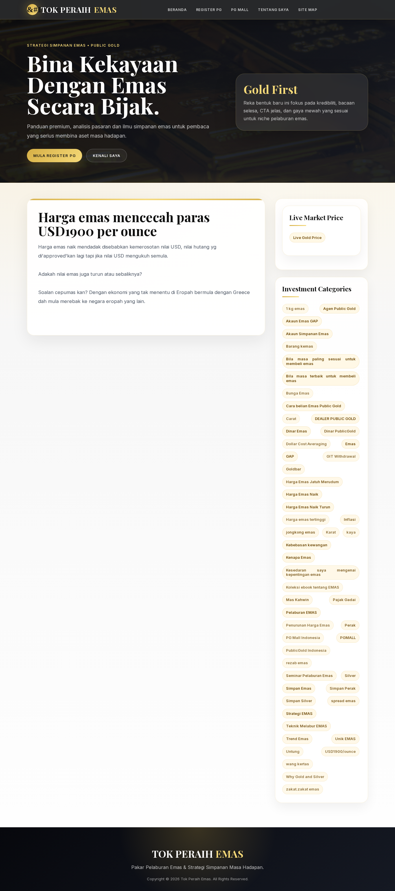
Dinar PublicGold (340, 431)
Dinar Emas (296, 431)
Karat (331, 532)
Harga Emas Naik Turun (308, 507)
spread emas (343, 700)
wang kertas (297, 764)
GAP (290, 456)
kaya (351, 532)
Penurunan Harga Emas (308, 625)
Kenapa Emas (298, 557)
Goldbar (293, 469)
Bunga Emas (297, 393)
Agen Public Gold (339, 308)
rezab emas (297, 662)
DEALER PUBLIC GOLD (335, 418)
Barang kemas (299, 346)
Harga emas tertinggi (306, 519)
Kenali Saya (106, 155)
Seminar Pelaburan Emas (309, 675)
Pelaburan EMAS (301, 612)
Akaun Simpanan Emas (307, 333)
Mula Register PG (54, 155)
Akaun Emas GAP (302, 321)
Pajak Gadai (344, 599)
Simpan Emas (298, 688)
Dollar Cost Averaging (306, 443)
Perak (350, 625)
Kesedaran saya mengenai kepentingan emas (321, 572)
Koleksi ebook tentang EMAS (312, 587)
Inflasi (350, 519)
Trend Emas (297, 738)
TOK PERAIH (79, 9)
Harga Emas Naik (302, 494)
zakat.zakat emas (302, 789)
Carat (291, 418)
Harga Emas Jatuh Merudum (312, 481)
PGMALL (348, 637)
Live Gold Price (307, 237)
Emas (350, 443)
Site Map (307, 10)
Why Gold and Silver (305, 776)
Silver (350, 675)
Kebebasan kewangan (306, 545)
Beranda (177, 10)
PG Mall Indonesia (303, 637)
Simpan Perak (343, 688)
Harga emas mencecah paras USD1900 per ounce (124, 224)
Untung (293, 751)
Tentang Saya (273, 10)
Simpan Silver (299, 700)
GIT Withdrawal (341, 456)
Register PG (209, 10)
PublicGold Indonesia (306, 650)
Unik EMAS (345, 738)
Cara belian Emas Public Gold (313, 405)
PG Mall (240, 10)
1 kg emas (295, 308)
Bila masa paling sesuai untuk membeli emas (321, 361)
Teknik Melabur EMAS (306, 726)
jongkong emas (300, 532)
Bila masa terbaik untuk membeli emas (321, 378)
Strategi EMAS (299, 713)
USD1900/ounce (340, 751)
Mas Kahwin (297, 599)
